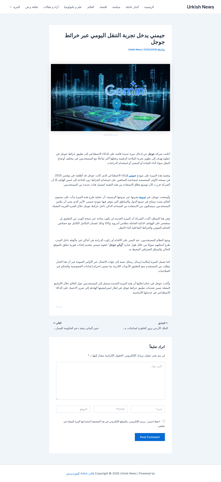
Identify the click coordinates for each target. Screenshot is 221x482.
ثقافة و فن (31, 7)
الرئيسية (149, 7)
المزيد (16, 7)
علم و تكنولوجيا (73, 7)
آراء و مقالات (51, 7)
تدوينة (142, 197)
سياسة (116, 7)
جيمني (132, 175)
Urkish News (200, 7)
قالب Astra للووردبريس (80, 473)
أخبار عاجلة (132, 7)
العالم (90, 7)
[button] (11, 7)
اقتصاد (103, 7)
